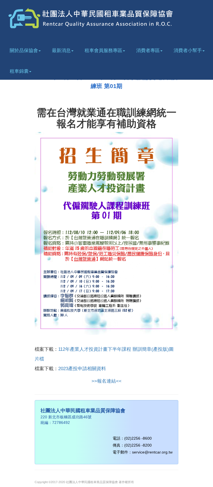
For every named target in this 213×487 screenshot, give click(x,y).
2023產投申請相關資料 (82, 368)
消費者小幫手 (188, 50)
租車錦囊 (19, 71)
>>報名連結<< (106, 381)
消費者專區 (148, 50)
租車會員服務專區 (103, 50)
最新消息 (61, 50)
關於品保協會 (24, 50)
